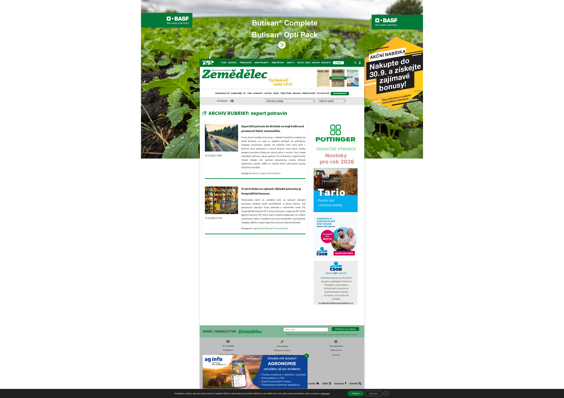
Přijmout (355, 393)
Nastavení (373, 393)
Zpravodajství (222, 93)
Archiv (300, 62)
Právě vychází (308, 93)
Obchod (268, 228)
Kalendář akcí (340, 93)
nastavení (325, 393)
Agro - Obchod (312, 62)
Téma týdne (285, 93)
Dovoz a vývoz (259, 173)
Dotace (268, 93)
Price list (336, 355)
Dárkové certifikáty (228, 354)
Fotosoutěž (323, 93)
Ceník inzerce (336, 350)
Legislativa (257, 228)
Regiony (297, 93)
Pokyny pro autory (282, 350)
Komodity (258, 93)
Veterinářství (273, 173)
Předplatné (228, 350)
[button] (345, 329)
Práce (276, 93)
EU (244, 93)
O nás (223, 62)
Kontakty (326, 62)
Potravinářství (280, 228)
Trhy (249, 93)
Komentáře (236, 93)
